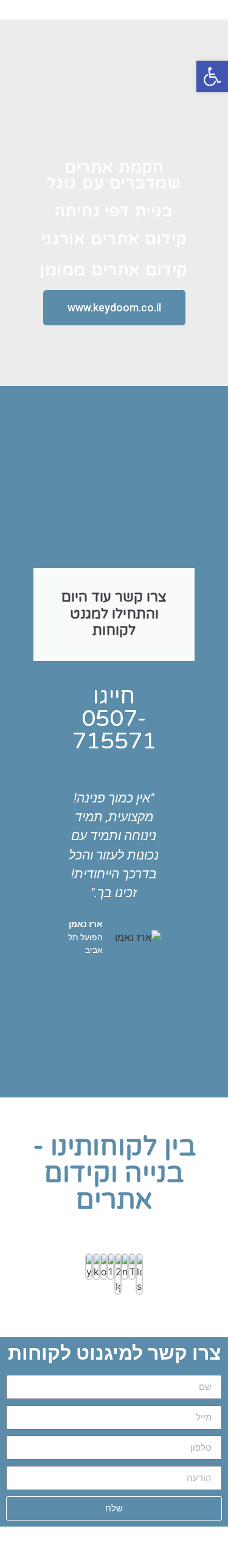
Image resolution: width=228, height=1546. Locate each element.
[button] (62, 895)
